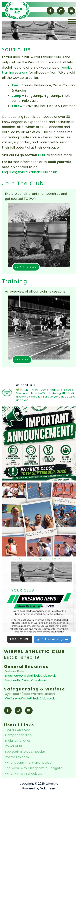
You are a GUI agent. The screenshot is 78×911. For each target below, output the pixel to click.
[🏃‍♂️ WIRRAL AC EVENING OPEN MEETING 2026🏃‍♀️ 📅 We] (39, 443)
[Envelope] (71, 11)
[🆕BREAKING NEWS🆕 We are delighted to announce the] (39, 595)
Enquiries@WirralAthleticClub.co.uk (29, 172)
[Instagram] (61, 11)
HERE (42, 155)
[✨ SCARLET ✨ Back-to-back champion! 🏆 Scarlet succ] (39, 519)
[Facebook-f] (50, 11)
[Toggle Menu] (72, 21)
